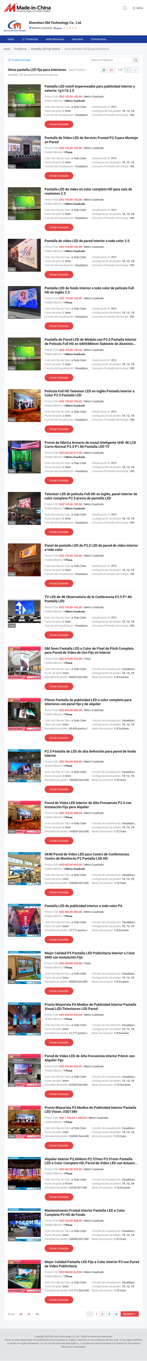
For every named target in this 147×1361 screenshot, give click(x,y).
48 (37, 1314)
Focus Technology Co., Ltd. (66, 1336)
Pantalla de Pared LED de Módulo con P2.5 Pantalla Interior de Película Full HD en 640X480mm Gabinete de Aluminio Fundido (90, 343)
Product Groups (20, 60)
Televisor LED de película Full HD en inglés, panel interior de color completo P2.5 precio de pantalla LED (91, 496)
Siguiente (128, 1314)
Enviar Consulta (59, 124)
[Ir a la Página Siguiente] (135, 70)
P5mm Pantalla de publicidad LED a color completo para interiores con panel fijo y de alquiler (88, 702)
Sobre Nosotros (55, 39)
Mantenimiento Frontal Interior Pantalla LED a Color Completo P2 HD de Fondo (85, 1212)
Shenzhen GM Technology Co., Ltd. (55, 23)
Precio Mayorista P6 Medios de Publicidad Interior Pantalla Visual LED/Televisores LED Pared (90, 1006)
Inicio (11, 39)
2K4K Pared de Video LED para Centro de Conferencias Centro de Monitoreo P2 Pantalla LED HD (87, 856)
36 (28, 1314)
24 (20, 1314)
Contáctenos (98, 39)
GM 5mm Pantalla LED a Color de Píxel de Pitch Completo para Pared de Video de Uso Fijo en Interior (89, 650)
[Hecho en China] (28, 7)
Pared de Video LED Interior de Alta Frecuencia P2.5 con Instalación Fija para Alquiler (88, 805)
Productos (32, 39)
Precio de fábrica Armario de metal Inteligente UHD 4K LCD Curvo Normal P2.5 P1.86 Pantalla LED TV (90, 445)
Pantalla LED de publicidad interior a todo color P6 (83, 906)
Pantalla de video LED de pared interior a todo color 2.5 (87, 241)
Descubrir (77, 39)
